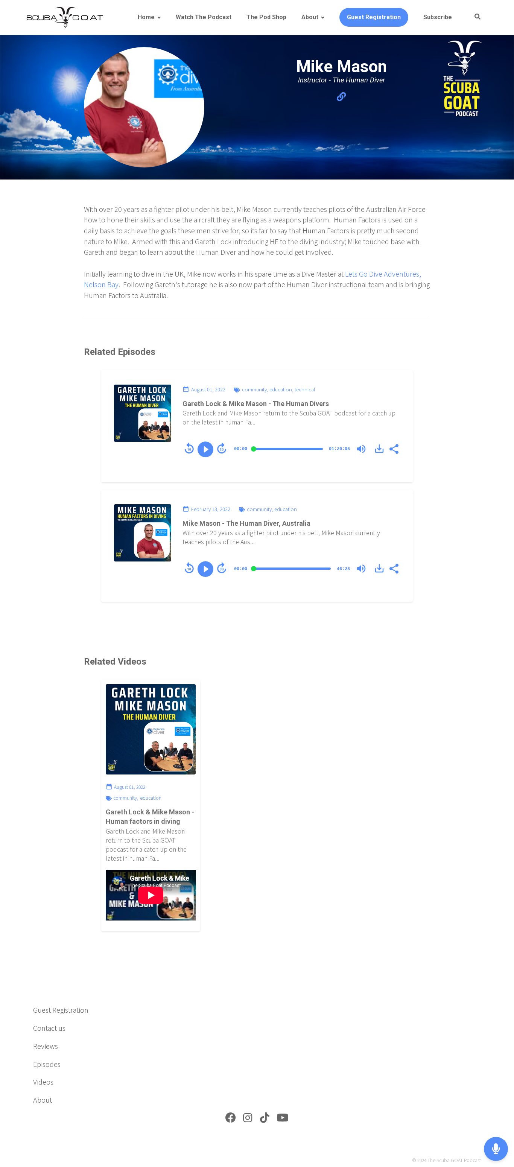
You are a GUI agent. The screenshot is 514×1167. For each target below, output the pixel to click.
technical (305, 389)
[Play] (205, 449)
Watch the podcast (203, 17)
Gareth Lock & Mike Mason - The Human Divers (255, 404)
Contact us (49, 1028)
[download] (379, 448)
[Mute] (361, 449)
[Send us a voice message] (496, 1149)
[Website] (341, 96)
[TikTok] (264, 1119)
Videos (43, 1081)
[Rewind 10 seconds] (189, 448)
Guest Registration (374, 17)
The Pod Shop (266, 17)
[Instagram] (247, 1119)
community (254, 389)
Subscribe (437, 17)
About (309, 17)
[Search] (473, 17)
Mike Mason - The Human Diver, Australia (246, 523)
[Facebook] (230, 1119)
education (280, 389)
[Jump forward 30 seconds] (221, 448)
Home (146, 17)
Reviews (45, 1046)
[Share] (393, 448)
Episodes (47, 1064)
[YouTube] (283, 1119)
